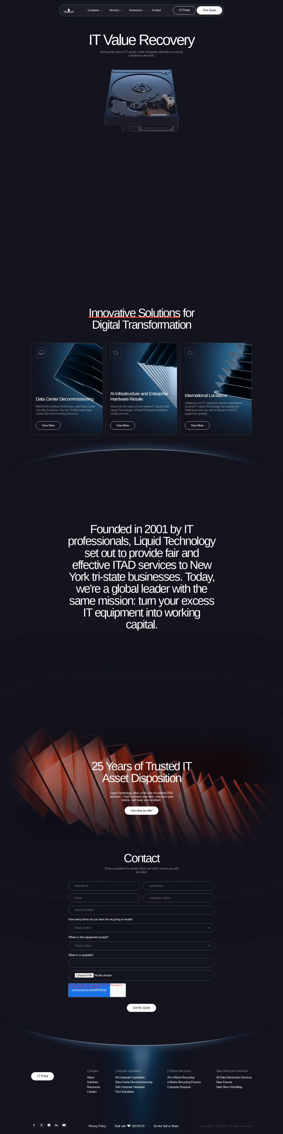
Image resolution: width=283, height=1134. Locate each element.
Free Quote (209, 10)
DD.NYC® (138, 1126)
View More (48, 425)
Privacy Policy (97, 1126)
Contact (91, 1091)
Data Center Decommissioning (133, 1082)
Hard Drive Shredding (229, 1087)
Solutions (92, 1082)
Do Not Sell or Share (166, 1126)
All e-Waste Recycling (180, 1077)
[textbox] (83, 928)
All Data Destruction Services (234, 1077)
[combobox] (141, 928)
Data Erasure (224, 1082)
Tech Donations (124, 1091)
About (90, 1077)
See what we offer (141, 810)
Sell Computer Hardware (130, 1087)
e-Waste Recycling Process (184, 1082)
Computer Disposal (178, 1087)
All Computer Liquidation (130, 1077)
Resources (93, 1087)
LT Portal (184, 10)
